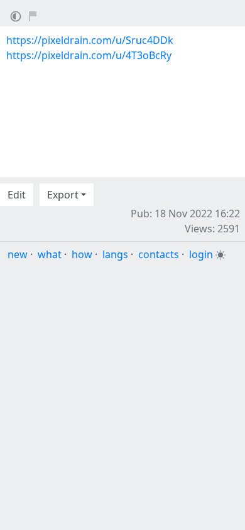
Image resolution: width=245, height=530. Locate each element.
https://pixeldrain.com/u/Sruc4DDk (89, 40)
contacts (158, 254)
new (18, 254)
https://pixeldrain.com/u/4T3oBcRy (89, 55)
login (201, 254)
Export (63, 195)
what (50, 254)
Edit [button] (17, 195)
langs (115, 254)
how (82, 254)
